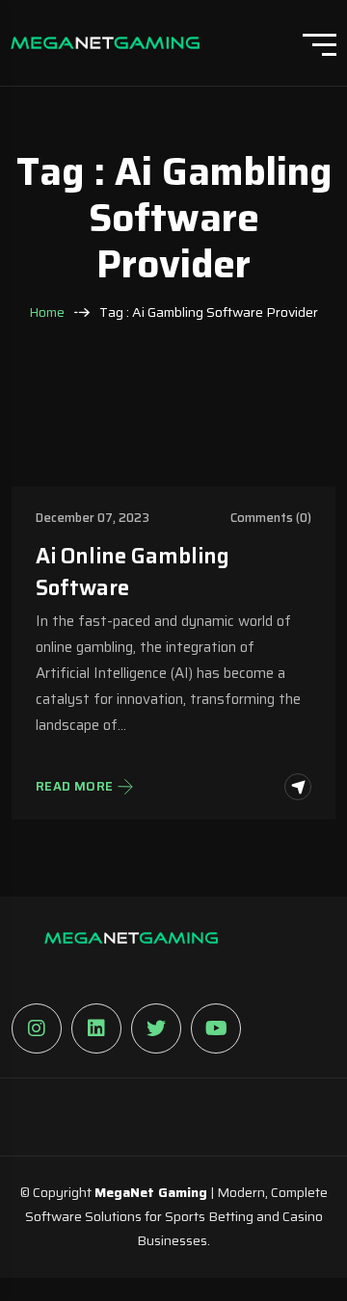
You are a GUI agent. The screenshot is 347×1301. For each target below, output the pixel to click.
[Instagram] (37, 1028)
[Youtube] (216, 1028)
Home (47, 312)
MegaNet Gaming (150, 1192)
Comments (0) (270, 517)
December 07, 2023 (92, 517)
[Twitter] (156, 1028)
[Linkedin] (96, 1028)
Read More (75, 786)
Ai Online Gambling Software (132, 572)
